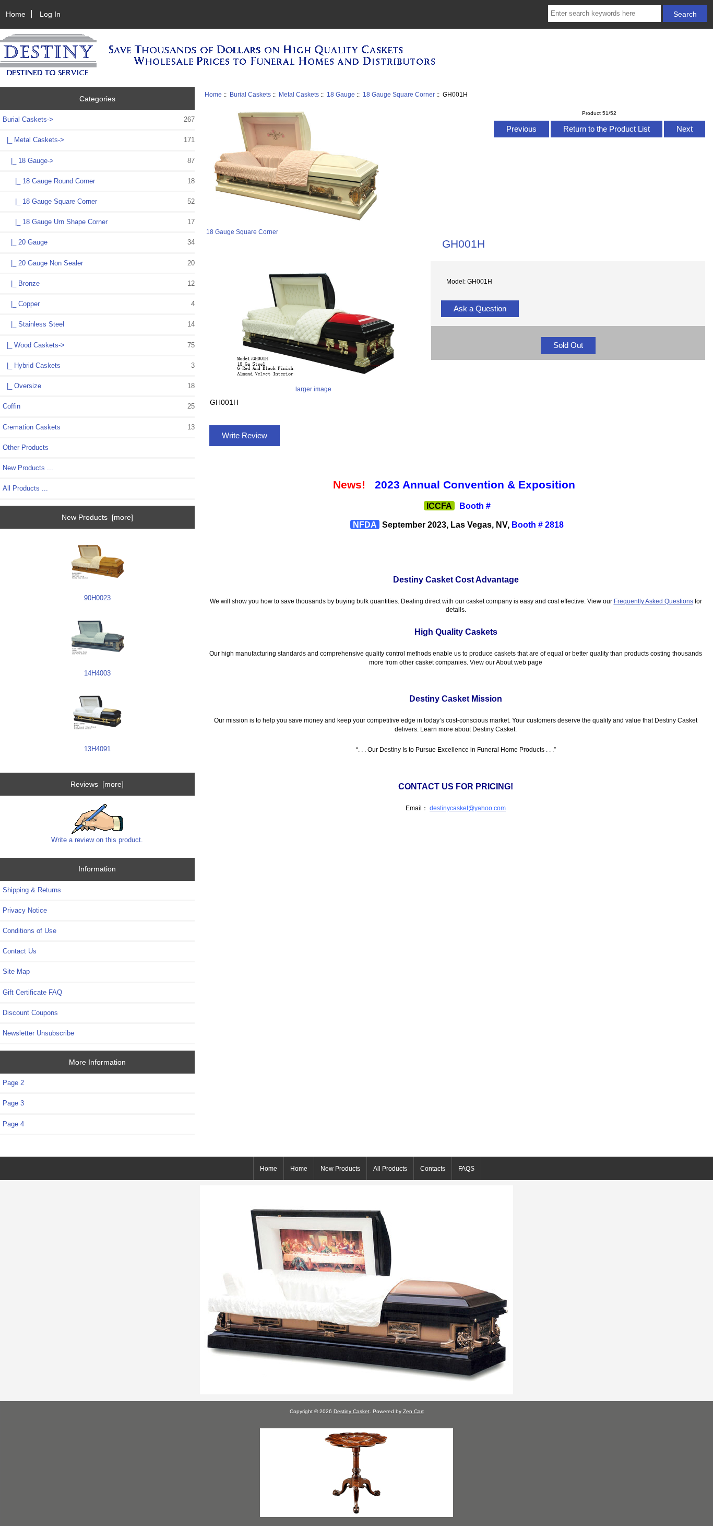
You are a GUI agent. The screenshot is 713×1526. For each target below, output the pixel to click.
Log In (50, 14)
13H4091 (97, 749)
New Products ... (28, 468)
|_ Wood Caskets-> (99, 345)
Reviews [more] (97, 784)
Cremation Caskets (99, 427)
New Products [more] (97, 517)
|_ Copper (99, 304)
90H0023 (97, 598)
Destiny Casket (352, 1411)
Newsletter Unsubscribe (38, 1033)
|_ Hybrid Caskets (99, 365)
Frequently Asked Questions (653, 601)
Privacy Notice (25, 910)
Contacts (432, 1168)
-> (99, 119)
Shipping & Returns (32, 890)
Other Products (26, 447)
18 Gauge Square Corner (399, 94)
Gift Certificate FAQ (32, 992)
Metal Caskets (299, 94)
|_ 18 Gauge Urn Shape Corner (99, 222)
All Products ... (25, 488)
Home (16, 14)
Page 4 (13, 1124)
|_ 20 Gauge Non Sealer (99, 263)
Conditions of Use (29, 931)
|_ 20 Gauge (99, 242)
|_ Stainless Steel (99, 324)
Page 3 (13, 1103)
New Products (340, 1168)
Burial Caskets (250, 94)
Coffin (99, 406)
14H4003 (97, 673)
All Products (390, 1168)
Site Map (16, 971)
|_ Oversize (99, 386)
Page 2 (13, 1083)
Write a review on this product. (97, 840)
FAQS (466, 1168)
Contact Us (20, 951)
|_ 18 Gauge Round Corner (99, 181)
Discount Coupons (30, 1013)
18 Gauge (341, 94)
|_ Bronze (99, 283)
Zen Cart (413, 1411)
